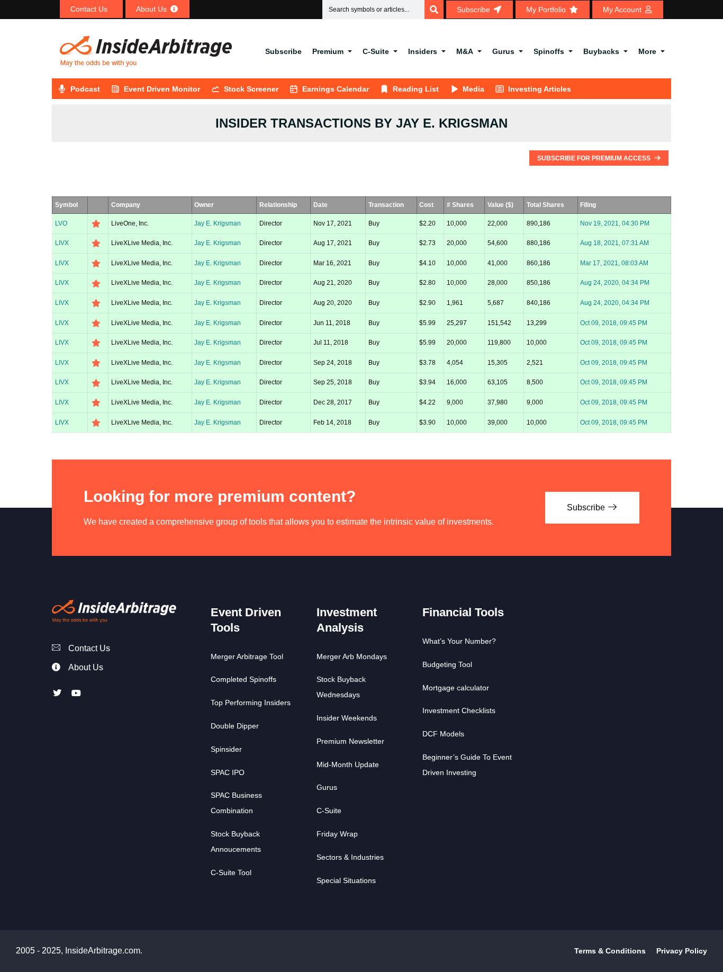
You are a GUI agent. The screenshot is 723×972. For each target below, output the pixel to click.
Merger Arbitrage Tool (247, 656)
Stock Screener (251, 89)
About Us (85, 667)
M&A (464, 51)
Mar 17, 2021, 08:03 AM (614, 263)
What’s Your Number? (459, 641)
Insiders (422, 51)
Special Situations (346, 880)
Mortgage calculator (455, 687)
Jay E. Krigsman (217, 223)
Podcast (85, 89)
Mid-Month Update (348, 764)
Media (473, 89)
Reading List (416, 89)
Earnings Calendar (335, 89)
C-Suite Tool (231, 872)
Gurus (503, 51)
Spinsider (226, 749)
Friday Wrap (337, 834)
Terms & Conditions (610, 951)
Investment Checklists (458, 710)
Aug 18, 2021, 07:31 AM (614, 243)
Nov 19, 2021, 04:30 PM (614, 223)
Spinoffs (549, 51)
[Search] (434, 9)
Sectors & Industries (350, 857)
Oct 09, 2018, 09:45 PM (613, 323)
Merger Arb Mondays (352, 656)
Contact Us (89, 648)
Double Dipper (235, 726)
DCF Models (443, 734)
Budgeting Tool (447, 664)
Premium (328, 51)
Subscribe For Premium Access (594, 158)
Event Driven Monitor (162, 89)
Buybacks (601, 51)
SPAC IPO (228, 772)
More (647, 51)
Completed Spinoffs (243, 679)
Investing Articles (539, 89)
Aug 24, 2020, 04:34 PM (614, 282)
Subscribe (283, 51)
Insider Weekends (347, 718)
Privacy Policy (681, 951)
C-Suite (376, 51)
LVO (61, 223)
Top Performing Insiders (251, 702)
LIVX (62, 243)
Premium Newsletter (350, 741)
